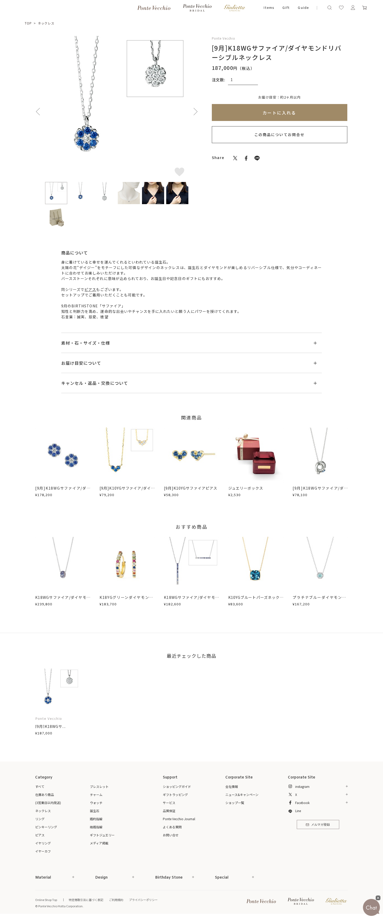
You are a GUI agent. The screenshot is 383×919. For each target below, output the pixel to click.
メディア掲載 (99, 843)
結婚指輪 (96, 827)
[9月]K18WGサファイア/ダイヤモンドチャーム (320, 490)
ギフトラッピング (175, 794)
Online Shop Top (46, 900)
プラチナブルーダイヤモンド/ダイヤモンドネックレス (320, 600)
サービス (169, 802)
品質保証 (169, 810)
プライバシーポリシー (143, 900)
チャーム (96, 794)
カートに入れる (279, 112)
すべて (39, 786)
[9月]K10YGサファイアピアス (190, 488)
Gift (286, 8)
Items (269, 8)
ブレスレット (99, 786)
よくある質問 (172, 827)
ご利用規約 (116, 900)
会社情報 (231, 786)
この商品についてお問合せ (279, 134)
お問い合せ (170, 835)
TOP (28, 23)
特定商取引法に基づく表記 (86, 900)
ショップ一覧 (234, 802)
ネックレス (46, 23)
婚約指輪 (96, 819)
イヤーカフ (43, 851)
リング (40, 819)
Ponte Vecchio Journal (179, 819)
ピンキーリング (46, 827)
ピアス (90, 289)
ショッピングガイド (177, 786)
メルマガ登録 (320, 825)
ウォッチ (96, 802)
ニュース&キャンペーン (241, 794)
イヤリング (43, 843)
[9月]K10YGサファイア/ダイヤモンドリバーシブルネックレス (127, 490)
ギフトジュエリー (102, 835)
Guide (303, 8)
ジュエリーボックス (245, 488)
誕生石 (94, 810)
